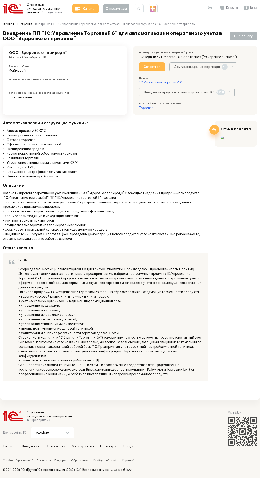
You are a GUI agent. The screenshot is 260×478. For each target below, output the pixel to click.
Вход (253, 8)
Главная (8, 24)
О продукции (116, 9)
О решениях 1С (24, 460)
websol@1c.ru (123, 470)
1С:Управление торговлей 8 (160, 82)
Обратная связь (80, 460)
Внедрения (24, 24)
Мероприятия (83, 446)
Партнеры (108, 446)
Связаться (152, 67)
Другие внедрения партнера (200, 67)
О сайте (8, 460)
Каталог (9, 446)
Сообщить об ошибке (106, 460)
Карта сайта (129, 460)
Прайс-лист (44, 460)
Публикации (56, 446)
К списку (246, 36)
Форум (128, 446)
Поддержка (61, 460)
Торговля (146, 108)
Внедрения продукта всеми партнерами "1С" (184, 92)
